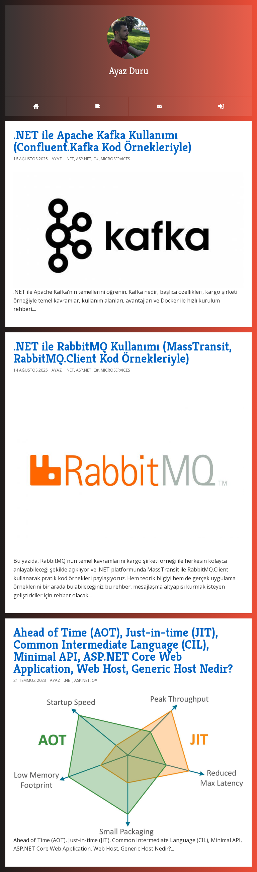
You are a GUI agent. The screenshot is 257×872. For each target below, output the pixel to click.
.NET (70, 159)
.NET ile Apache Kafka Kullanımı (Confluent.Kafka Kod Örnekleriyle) (102, 141)
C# (96, 159)
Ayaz (57, 159)
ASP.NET (83, 159)
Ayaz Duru (128, 71)
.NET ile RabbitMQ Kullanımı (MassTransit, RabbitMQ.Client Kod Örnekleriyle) (122, 352)
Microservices (115, 159)
